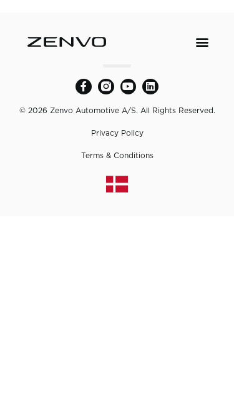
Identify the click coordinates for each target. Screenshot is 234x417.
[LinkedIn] (150, 87)
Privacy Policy (117, 133)
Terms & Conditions (117, 155)
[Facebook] (84, 87)
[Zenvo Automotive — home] (66, 42)
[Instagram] (106, 87)
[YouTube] (128, 87)
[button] (202, 41)
